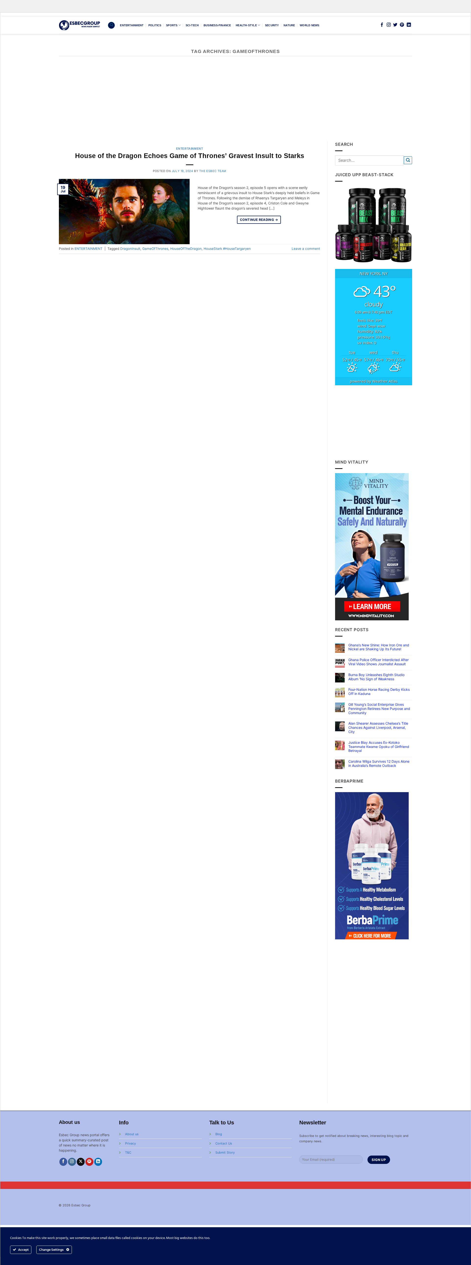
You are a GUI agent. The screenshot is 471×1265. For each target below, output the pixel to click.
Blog (218, 1134)
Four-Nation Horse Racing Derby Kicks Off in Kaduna (379, 692)
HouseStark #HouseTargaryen (227, 249)
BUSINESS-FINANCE (217, 25)
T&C (128, 1152)
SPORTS (171, 25)
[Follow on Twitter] (395, 25)
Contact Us (223, 1143)
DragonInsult (130, 249)
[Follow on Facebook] (382, 25)
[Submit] (408, 160)
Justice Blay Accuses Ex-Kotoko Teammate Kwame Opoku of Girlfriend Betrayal (378, 747)
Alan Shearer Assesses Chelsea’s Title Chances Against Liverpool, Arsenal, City (378, 727)
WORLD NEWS (309, 25)
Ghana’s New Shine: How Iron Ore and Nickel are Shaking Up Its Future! (378, 647)
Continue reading (259, 220)
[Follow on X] (81, 1162)
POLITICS (154, 25)
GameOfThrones (155, 249)
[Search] (111, 25)
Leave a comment (306, 249)
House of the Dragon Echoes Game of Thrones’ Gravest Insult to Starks (189, 156)
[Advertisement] (235, 104)
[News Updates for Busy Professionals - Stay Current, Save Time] (79, 25)
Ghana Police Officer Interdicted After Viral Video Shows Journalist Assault (378, 662)
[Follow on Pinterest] (402, 25)
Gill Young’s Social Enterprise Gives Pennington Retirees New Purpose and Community (379, 709)
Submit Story (225, 1152)
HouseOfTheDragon (186, 249)
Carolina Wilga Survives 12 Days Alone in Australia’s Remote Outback (378, 763)
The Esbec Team (212, 171)
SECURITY (272, 25)
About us (132, 1134)
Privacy (130, 1143)
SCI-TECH (192, 25)
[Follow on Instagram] (389, 25)
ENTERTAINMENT (132, 25)
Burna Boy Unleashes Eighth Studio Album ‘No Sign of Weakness (376, 677)
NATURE (289, 25)
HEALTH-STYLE (246, 25)
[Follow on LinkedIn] (409, 25)
